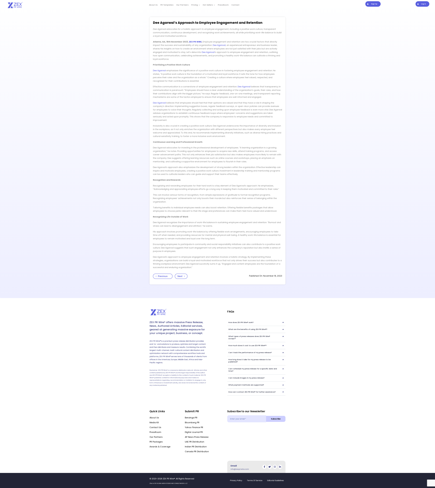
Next (180, 276)
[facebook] (264, 467)
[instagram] (275, 467)
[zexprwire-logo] (15, 2)
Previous (163, 276)
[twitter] (270, 467)
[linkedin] (280, 467)
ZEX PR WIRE (195, 41)
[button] (256, 322)
